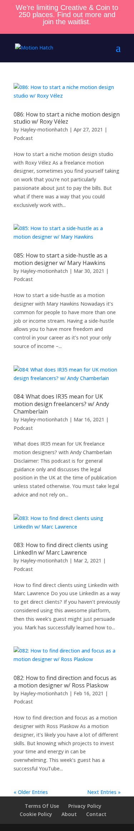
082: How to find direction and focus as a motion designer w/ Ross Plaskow (65, 681)
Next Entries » (104, 792)
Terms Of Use (42, 806)
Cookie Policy (36, 814)
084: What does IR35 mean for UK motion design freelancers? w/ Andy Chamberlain (61, 404)
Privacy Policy (84, 806)
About (69, 814)
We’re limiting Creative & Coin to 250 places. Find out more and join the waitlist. (67, 15)
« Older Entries (31, 792)
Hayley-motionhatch (44, 129)
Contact (96, 814)
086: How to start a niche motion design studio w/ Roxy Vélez (67, 118)
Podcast (23, 138)
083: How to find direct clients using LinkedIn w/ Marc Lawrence (61, 548)
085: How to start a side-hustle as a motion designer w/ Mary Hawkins (60, 259)
